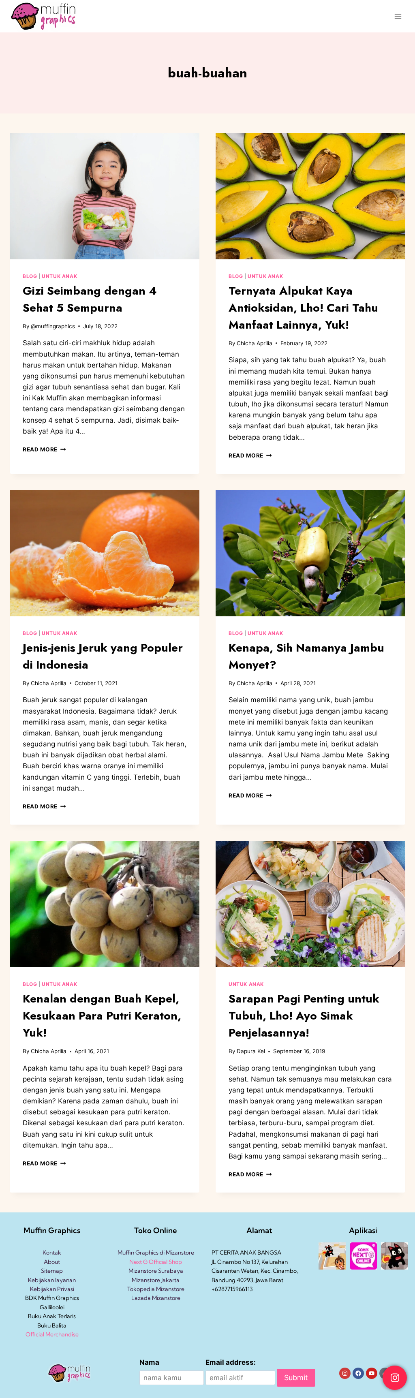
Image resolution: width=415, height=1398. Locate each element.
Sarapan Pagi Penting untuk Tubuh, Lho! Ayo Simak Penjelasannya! (304, 1015)
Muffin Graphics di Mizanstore (156, 1252)
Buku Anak (42, 1316)
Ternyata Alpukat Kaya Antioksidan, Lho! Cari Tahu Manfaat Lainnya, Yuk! (303, 307)
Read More (44, 449)
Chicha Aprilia (254, 343)
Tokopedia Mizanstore (155, 1289)
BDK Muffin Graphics (52, 1298)
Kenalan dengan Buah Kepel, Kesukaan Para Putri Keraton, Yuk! (102, 1015)
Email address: (230, 1362)
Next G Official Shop (155, 1261)
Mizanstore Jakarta (156, 1280)
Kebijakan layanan (52, 1280)
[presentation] (104, 196)
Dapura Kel (251, 1051)
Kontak (52, 1252)
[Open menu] (397, 16)
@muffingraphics (53, 326)
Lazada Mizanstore (155, 1298)
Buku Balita (51, 1325)
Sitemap (52, 1270)
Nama (149, 1362)
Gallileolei (52, 1307)
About (52, 1261)
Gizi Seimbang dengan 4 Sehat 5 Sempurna (90, 299)
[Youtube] (371, 1373)
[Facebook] (358, 1373)
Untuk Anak (59, 276)
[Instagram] (345, 1373)
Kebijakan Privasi (52, 1289)
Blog (30, 276)
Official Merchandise (52, 1334)
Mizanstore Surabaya (155, 1270)
